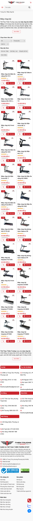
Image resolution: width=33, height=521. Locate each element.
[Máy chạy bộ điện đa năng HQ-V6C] (25, 195)
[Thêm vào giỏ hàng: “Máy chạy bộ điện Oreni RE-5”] (20, 134)
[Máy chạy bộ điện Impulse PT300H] (8, 300)
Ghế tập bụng (20, 484)
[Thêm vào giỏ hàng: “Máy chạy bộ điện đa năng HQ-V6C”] (20, 213)
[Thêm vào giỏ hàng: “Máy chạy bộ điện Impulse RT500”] (3, 341)
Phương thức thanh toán (7, 486)
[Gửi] (29, 7)
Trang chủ (3, 12)
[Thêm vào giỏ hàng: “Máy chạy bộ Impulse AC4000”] (20, 316)
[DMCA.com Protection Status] (25, 471)
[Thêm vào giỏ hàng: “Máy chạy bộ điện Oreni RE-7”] (3, 187)
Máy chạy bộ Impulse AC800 (23, 283)
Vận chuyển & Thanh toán (7, 484)
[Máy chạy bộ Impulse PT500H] (25, 324)
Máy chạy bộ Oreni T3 (24, 100)
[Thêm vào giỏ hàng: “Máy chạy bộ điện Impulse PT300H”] (3, 316)
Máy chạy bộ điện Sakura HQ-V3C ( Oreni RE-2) (7, 100)
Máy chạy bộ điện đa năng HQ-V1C (8, 75)
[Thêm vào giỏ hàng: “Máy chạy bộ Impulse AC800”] (20, 291)
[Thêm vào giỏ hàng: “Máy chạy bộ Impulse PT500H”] (20, 341)
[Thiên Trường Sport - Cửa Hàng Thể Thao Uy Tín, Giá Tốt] (16, 2)
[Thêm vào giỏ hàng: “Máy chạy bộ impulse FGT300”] (3, 265)
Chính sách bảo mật (5, 493)
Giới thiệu (2, 479)
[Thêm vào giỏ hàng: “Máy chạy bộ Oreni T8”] (3, 291)
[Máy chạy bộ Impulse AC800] (25, 273)
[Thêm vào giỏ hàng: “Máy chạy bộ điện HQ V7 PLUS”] (3, 240)
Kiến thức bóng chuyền (6, 509)
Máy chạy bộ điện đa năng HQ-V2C (8, 151)
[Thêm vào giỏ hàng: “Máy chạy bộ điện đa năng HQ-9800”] (20, 187)
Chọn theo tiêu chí (6, 37)
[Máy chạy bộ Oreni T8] (8, 273)
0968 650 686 (6, 461)
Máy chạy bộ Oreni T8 (7, 282)
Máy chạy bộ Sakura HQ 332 (24, 73)
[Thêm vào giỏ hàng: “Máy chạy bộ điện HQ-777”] (20, 160)
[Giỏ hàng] (31, 2)
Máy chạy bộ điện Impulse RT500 (7, 333)
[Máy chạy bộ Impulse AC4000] (25, 300)
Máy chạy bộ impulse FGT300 (6, 259)
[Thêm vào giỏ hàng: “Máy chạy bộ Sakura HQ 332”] (20, 83)
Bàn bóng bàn (20, 486)
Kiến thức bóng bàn (5, 500)
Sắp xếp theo (4, 48)
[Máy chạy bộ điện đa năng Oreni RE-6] (8, 195)
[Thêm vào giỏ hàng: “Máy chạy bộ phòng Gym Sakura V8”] (20, 240)
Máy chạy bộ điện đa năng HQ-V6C (25, 205)
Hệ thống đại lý (4, 482)
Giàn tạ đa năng (21, 482)
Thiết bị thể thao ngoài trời (24, 491)
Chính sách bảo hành (6, 489)
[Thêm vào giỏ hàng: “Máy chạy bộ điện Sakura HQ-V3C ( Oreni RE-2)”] (3, 107)
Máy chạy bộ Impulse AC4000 (23, 308)
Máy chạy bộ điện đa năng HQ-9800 (25, 177)
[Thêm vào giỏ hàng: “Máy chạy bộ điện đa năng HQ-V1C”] (3, 83)
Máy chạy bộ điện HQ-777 (24, 152)
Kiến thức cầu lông (5, 504)
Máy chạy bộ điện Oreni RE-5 (24, 124)
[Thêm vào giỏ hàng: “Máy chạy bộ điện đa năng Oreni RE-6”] (3, 213)
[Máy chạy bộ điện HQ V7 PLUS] (8, 222)
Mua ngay (12, 83)
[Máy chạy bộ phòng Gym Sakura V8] (25, 222)
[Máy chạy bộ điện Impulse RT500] (8, 324)
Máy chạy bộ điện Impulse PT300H (7, 308)
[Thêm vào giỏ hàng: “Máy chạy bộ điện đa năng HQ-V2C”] (3, 160)
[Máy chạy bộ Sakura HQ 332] (25, 65)
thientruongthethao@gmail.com (11, 464)
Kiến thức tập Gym (5, 502)
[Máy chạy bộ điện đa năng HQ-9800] (25, 169)
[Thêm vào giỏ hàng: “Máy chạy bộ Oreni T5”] (3, 134)
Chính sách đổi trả (5, 491)
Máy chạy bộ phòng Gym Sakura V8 (24, 230)
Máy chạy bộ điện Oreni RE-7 (7, 177)
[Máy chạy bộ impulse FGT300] (8, 248)
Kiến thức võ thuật (5, 506)
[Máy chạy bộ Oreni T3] (25, 91)
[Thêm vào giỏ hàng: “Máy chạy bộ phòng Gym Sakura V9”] (20, 265)
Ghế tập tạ (19, 479)
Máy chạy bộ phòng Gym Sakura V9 (24, 257)
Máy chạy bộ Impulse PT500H (23, 333)
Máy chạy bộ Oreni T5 (7, 126)
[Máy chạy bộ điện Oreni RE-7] (8, 169)
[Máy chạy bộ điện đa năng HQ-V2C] (8, 142)
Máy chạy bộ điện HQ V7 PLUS (7, 230)
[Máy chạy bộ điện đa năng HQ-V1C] (8, 65)
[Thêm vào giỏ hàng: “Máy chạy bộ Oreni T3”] (20, 107)
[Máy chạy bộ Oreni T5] (8, 116)
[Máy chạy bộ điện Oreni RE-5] (25, 116)
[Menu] (2, 7)
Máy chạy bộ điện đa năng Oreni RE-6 (8, 204)
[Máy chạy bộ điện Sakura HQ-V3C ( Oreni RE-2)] (8, 91)
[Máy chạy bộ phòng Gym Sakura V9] (25, 248)
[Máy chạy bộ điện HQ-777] (25, 142)
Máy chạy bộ (20, 489)
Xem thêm (16, 31)
